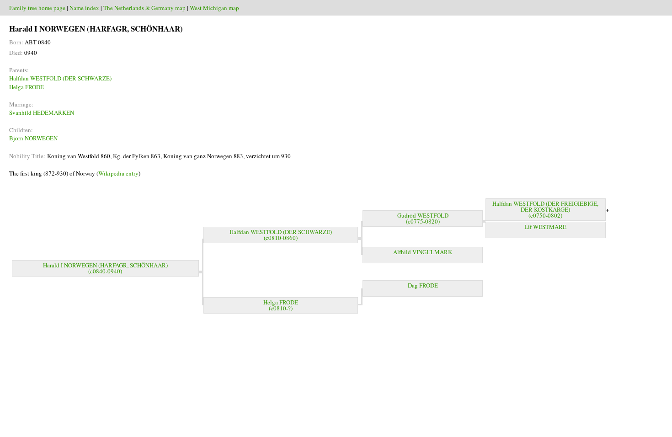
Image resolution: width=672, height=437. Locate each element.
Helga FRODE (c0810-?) (280, 305)
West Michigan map (214, 8)
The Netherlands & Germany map (144, 8)
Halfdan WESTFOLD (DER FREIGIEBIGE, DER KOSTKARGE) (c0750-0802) (545, 209)
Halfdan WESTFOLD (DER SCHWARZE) (60, 78)
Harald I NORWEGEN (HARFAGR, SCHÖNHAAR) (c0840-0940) (105, 268)
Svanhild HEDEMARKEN (41, 112)
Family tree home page (37, 8)
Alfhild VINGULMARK (422, 252)
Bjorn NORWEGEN (33, 138)
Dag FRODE (423, 285)
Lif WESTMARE (545, 227)
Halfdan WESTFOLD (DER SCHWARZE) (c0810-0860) (280, 235)
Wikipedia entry (118, 173)
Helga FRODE (26, 87)
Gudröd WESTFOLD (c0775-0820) (422, 218)
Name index (84, 8)
